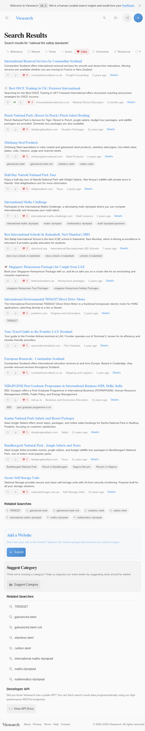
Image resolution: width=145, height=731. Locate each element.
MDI (9, 407)
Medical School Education (88, 102)
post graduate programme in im (34, 407)
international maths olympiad (22, 223)
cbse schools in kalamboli (60, 255)
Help (56, 724)
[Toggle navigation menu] (6, 17)
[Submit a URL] (138, 17)
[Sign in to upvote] (7, 75)
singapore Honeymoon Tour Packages (27, 288)
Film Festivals (72, 345)
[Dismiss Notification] (140, 6)
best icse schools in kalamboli (23, 255)
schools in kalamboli (91, 255)
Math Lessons (84, 216)
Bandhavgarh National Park (22, 466)
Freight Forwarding (77, 75)
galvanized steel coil (41, 164)
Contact (65, 724)
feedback (128, 5)
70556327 (12, 320)
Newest (36, 51)
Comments (102, 51)
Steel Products (74, 156)
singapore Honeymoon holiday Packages (76, 288)
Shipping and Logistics (79, 372)
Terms (47, 724)
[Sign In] (127, 17)
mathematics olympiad (79, 223)
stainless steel (66, 164)
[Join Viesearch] (115, 17)
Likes (84, 51)
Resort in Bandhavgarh (54, 466)
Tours (59, 188)
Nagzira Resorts (82, 466)
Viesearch (24, 18)
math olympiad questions (111, 223)
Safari (64, 432)
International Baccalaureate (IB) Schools (75, 248)
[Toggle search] (104, 17)
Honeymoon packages (71, 280)
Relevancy (16, 51)
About (27, 724)
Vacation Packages (72, 129)
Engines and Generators (65, 313)
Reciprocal (124, 51)
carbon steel (86, 164)
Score (68, 51)
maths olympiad (52, 223)
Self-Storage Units (74, 491)
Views (52, 51)
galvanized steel (16, 164)
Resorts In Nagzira (106, 466)
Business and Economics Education (67, 399)
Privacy (37, 724)
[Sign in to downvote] (15, 75)
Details (114, 75)
